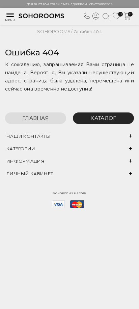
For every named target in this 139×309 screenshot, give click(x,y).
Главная (35, 118)
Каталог (103, 118)
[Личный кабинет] (95, 19)
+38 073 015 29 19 (100, 4)
